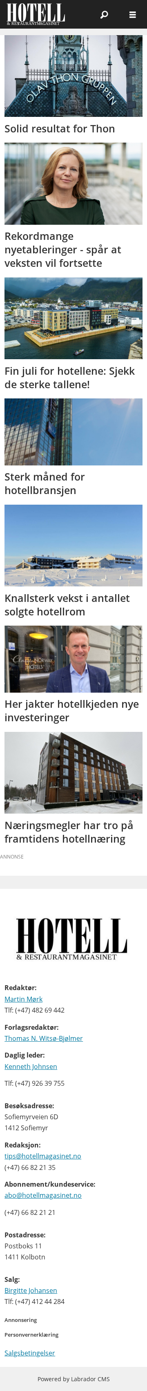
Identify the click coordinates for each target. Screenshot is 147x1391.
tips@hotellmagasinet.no (42, 1156)
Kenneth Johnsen (30, 1066)
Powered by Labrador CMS (74, 1379)
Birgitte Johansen (30, 1290)
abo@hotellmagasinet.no (43, 1195)
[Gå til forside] (40, 14)
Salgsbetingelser (29, 1353)
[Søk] (104, 14)
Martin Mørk (23, 999)
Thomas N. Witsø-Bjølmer (43, 1038)
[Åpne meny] (132, 14)
